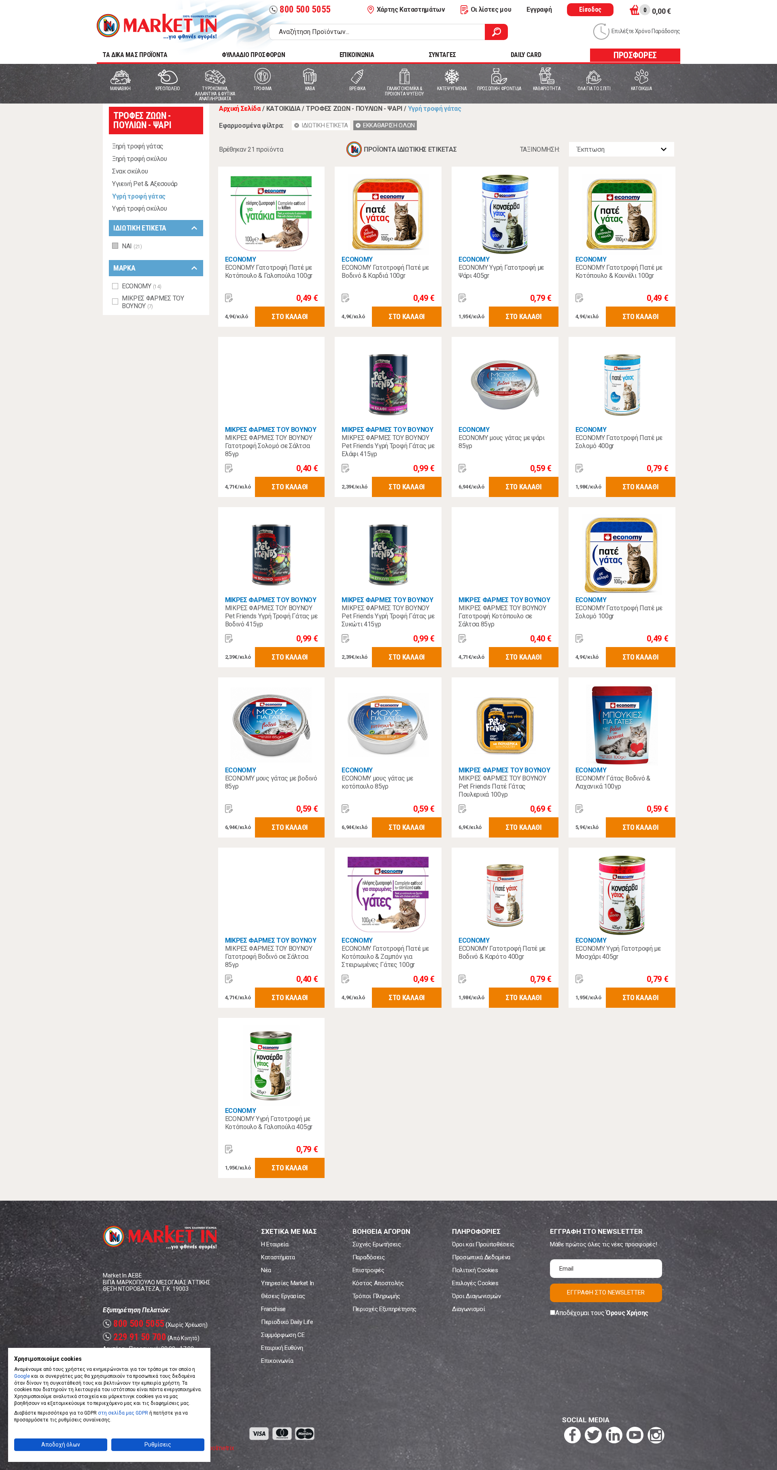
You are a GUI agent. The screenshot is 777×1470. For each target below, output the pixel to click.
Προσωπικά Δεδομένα (481, 1257)
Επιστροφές (368, 1270)
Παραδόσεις (368, 1257)
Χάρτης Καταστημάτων (411, 9)
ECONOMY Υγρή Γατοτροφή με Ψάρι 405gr (501, 271)
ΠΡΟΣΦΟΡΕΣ (635, 55)
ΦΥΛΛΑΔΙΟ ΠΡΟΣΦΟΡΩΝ (253, 55)
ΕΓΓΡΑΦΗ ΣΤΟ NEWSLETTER (606, 1292)
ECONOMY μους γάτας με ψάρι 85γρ (502, 442)
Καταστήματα (278, 1257)
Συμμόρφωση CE (283, 1335)
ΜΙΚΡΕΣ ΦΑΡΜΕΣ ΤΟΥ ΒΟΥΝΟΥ (270, 430)
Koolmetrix (219, 1448)
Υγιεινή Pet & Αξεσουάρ (145, 184)
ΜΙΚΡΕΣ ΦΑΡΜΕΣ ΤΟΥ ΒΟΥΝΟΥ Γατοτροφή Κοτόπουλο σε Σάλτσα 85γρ (502, 616)
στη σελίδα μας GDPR (123, 1413)
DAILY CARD (526, 55)
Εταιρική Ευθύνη (282, 1348)
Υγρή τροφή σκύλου (139, 208)
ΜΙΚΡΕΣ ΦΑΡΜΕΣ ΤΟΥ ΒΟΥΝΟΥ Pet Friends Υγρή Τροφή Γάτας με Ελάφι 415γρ (388, 446)
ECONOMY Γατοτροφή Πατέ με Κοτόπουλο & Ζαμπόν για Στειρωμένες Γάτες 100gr (385, 957)
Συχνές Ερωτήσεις (376, 1244)
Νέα (266, 1270)
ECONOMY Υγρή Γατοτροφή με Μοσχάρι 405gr (618, 952)
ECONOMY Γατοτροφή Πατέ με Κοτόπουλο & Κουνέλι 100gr (618, 271)
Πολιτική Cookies (475, 1270)
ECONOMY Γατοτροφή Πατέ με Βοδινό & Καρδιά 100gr (385, 271)
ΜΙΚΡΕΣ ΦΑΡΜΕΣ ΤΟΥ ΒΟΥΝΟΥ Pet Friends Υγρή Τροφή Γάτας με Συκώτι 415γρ (388, 616)
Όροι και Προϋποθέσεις (483, 1244)
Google (22, 1376)
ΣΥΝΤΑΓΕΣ (442, 55)
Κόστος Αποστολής (378, 1283)
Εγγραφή (539, 9)
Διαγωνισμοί (468, 1309)
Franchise (273, 1309)
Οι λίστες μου (491, 9)
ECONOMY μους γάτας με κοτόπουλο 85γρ (377, 782)
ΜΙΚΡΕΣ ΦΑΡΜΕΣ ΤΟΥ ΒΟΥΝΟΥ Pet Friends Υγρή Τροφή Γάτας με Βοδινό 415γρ (271, 616)
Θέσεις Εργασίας (283, 1296)
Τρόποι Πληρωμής (376, 1296)
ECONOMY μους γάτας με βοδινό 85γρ (271, 782)
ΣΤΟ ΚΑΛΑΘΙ (290, 316)
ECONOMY (240, 259)
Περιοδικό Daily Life (287, 1322)
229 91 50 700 (135, 1337)
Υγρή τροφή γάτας (139, 196)
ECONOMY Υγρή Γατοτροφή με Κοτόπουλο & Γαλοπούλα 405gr (268, 1123)
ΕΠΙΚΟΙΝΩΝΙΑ (357, 55)
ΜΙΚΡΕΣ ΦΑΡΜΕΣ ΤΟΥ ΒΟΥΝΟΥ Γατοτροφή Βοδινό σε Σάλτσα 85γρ (268, 957)
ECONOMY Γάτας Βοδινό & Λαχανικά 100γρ (612, 782)
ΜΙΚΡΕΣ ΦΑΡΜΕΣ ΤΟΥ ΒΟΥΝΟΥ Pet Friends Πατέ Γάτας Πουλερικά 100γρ (502, 786)
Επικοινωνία (277, 1360)
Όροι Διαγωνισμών (476, 1296)
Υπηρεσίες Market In (287, 1283)
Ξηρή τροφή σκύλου (139, 159)
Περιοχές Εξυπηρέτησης (384, 1309)
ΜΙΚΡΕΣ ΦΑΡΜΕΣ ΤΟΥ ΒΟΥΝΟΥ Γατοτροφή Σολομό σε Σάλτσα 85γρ (268, 446)
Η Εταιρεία (275, 1244)
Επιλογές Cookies (475, 1283)
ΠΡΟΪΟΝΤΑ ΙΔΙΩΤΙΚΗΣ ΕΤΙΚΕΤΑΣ (410, 149)
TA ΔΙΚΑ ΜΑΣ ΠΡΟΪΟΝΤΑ (135, 55)
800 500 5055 (301, 9)
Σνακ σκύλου (130, 171)
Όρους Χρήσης (627, 1313)
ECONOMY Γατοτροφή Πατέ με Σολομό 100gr (618, 612)
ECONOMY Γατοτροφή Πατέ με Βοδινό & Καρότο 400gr (502, 952)
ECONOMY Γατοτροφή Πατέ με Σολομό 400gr (618, 442)
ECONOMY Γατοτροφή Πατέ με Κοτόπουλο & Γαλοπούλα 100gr (268, 271)
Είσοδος (590, 9)
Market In (157, 27)
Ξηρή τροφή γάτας (137, 146)
